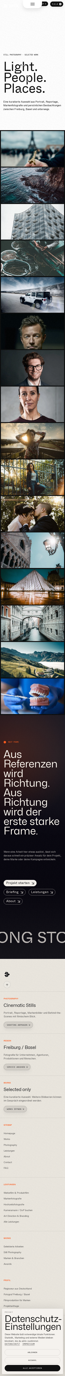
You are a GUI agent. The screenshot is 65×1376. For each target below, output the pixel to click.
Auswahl (32, 1360)
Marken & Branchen (14, 1258)
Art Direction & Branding (16, 1216)
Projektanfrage (11, 1306)
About (11, 901)
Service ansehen (16, 1067)
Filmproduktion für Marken (17, 1300)
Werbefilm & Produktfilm (16, 1193)
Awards (8, 1264)
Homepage (9, 1133)
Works (7, 1139)
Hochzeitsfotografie (14, 1204)
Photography (10, 1145)
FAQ (6, 1168)
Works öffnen (14, 1109)
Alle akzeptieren (32, 1368)
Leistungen (40, 892)
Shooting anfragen (17, 1025)
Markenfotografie (12, 1198)
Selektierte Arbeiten (14, 1246)
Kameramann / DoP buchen (18, 1210)
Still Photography (12, 1252)
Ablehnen (32, 1352)
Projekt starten (18, 883)
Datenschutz (12, 1344)
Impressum (28, 1344)
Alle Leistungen (11, 1222)
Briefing (12, 892)
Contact (8, 1162)
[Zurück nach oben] (7, 984)
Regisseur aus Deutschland (18, 1289)
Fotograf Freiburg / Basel (17, 1294)
